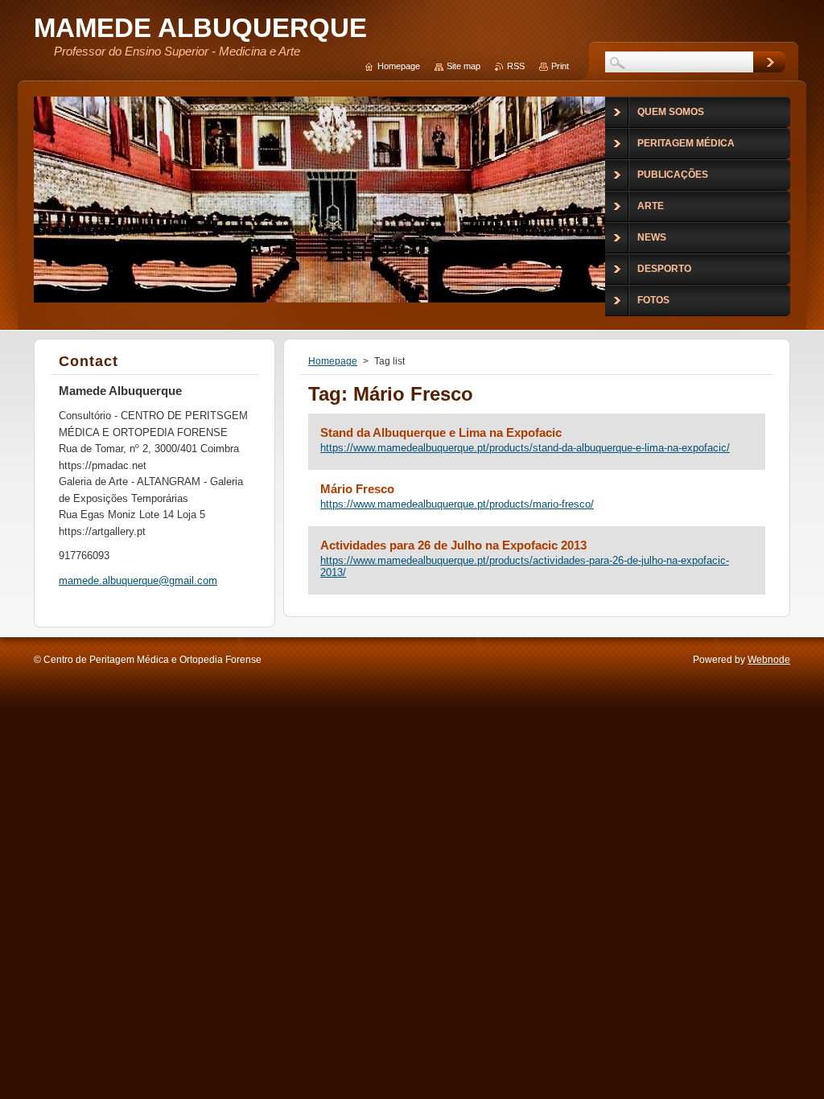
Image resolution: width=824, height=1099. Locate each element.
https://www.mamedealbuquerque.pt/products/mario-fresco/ (457, 504)
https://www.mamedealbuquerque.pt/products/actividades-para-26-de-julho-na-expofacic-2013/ (524, 566)
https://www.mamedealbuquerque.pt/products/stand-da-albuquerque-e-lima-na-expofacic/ (525, 448)
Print (560, 66)
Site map (463, 66)
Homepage (332, 361)
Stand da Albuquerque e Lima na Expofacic (441, 432)
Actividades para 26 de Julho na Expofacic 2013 (453, 545)
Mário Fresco (357, 489)
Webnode (769, 660)
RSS (516, 66)
